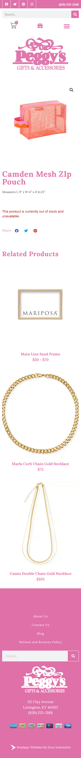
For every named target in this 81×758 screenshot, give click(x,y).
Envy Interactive (59, 747)
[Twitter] (15, 4)
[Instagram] (32, 4)
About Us (40, 616)
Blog (40, 633)
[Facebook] (6, 4)
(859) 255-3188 (40, 712)
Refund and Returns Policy (40, 642)
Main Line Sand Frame (40, 354)
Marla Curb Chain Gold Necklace (40, 463)
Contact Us (40, 625)
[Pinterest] (23, 4)
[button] (67, 26)
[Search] (75, 14)
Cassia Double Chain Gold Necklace (40, 573)
